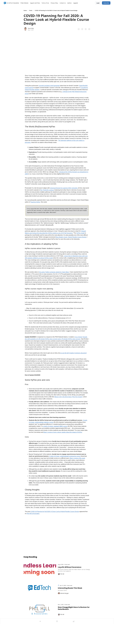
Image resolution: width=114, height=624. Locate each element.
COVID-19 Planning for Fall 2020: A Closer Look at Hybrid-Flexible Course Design (54, 511)
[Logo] (5, 3)
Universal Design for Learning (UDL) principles (64, 188)
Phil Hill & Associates (33, 513)
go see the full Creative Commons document (73, 353)
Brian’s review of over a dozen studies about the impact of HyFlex (62, 432)
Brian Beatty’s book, (62, 237)
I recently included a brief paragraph (49, 85)
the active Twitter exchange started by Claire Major (54, 272)
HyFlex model (80, 233)
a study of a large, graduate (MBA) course (55, 426)
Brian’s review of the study (77, 458)
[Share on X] (82, 29)
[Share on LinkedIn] (89, 29)
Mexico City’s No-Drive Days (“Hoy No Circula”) (68, 397)
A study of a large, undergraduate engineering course (65, 456)
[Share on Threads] (86, 29)
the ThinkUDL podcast (47, 190)
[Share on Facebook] (79, 29)
